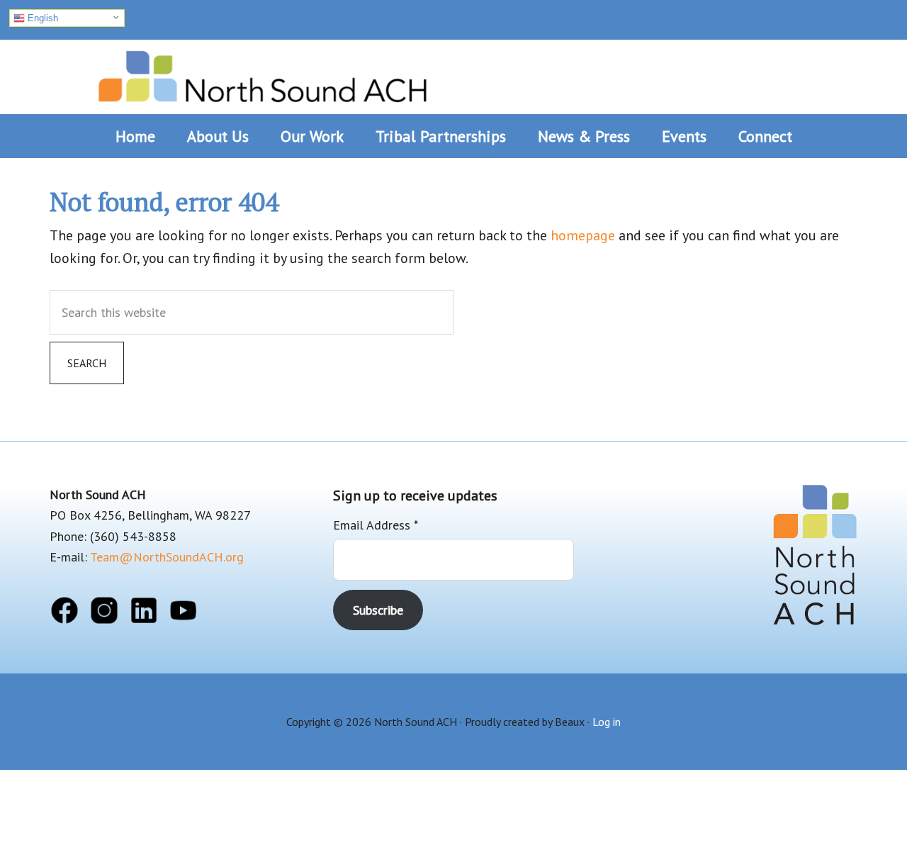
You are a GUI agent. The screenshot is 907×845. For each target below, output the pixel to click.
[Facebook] (64, 613)
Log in (606, 722)
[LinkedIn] (144, 613)
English (41, 18)
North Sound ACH (262, 71)
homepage (583, 235)
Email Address (375, 525)
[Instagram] (104, 613)
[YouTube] (183, 613)
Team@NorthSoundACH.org (167, 557)
